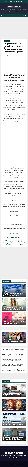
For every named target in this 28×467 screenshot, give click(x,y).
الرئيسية (22, 464)
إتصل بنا (6, 464)
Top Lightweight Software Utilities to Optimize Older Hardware (13, 341)
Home (3, 464)
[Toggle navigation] (26, 15)
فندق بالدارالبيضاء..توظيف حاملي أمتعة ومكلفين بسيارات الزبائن (9, 242)
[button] (23, 15)
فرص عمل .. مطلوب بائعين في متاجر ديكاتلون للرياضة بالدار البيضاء (13, 294)
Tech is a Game (14, 6)
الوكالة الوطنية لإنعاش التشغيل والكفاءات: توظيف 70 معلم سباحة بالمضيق (18, 242)
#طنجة (6, 55)
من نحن (18, 464)
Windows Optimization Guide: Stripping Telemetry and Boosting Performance (13, 424)
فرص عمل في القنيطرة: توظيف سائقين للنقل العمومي (13, 322)
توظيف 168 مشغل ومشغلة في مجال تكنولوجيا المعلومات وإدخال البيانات (14, 308)
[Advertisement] (11, 30)
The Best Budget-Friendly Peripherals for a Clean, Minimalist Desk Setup (12, 394)
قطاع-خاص (5, 291)
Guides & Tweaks (7, 420)
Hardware (5, 405)
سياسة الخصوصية (12, 464)
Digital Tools (6, 338)
